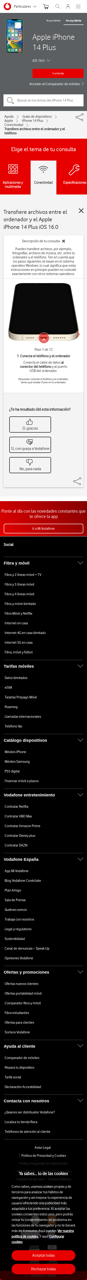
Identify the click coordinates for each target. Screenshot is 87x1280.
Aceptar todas (43, 1255)
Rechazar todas (43, 1269)
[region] (43, 1219)
